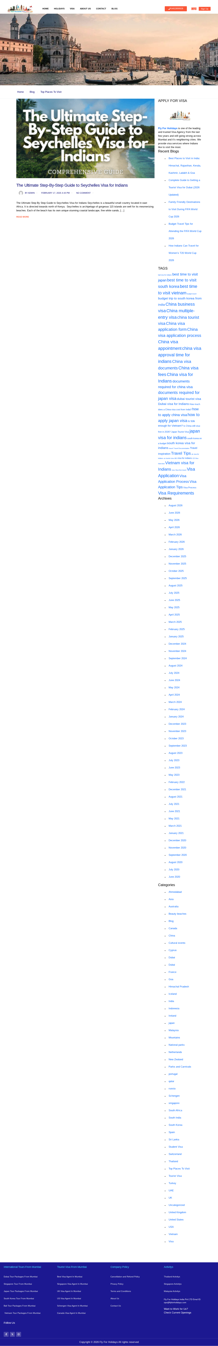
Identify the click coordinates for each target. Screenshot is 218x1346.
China (172, 935)
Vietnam (173, 1234)
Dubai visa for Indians (173, 404)
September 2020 (178, 855)
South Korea (175, 1125)
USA (171, 1226)
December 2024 (177, 643)
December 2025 (177, 556)
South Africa (175, 1110)
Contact (101, 8)
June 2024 (174, 680)
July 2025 (174, 592)
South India (175, 1117)
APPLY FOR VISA (172, 101)
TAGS (163, 268)
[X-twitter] (12, 1334)
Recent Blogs (168, 151)
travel (171, 448)
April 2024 (174, 694)
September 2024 (178, 658)
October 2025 (176, 571)
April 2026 (174, 527)
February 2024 (177, 709)
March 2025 (175, 622)
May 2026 (174, 520)
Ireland (172, 1015)
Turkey (172, 1183)
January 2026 (176, 549)
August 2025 (175, 585)
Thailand (173, 1161)
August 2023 (175, 753)
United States (176, 1219)
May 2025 (174, 607)
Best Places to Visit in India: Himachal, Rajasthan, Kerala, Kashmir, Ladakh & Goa (185, 165)
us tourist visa (169, 458)
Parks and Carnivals (180, 1066)
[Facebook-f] (6, 1334)
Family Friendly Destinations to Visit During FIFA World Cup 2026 (184, 209)
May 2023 (174, 774)
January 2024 (176, 716)
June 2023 (174, 767)
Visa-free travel (180, 470)
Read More (22, 217)
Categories (166, 885)
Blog (115, 8)
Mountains (174, 1037)
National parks (177, 1044)
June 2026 (174, 512)
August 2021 (175, 796)
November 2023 (177, 731)
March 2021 (175, 825)
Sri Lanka (174, 1139)
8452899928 (177, 8)
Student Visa (176, 1146)
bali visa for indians (165, 275)
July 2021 (174, 804)
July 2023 (174, 760)
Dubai (172, 957)
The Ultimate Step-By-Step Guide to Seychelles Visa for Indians (72, 185)
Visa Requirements (176, 493)
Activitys (168, 1266)
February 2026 (177, 541)
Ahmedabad (175, 892)
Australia (173, 906)
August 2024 (175, 665)
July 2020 (174, 869)
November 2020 (177, 847)
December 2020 (177, 840)
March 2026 (175, 534)
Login (193, 9)
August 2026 (175, 505)
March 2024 (175, 702)
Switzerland (175, 1154)
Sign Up (204, 9)
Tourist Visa (175, 1176)
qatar (171, 1081)
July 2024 (174, 673)
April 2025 (174, 614)
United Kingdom (177, 1212)
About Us (85, 8)
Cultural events (177, 943)
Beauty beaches (177, 913)
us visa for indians (183, 458)
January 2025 (176, 636)
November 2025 (177, 563)
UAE (171, 1190)
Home (45, 8)
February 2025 (177, 629)
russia (172, 1088)
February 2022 (177, 782)
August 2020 (175, 862)
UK (170, 1197)
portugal (173, 1074)
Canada (173, 928)
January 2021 (176, 833)
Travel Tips (181, 453)
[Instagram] (18, 1334)
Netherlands (175, 1052)
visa (173, 470)
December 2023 (177, 723)
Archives (165, 498)
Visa (72, 8)
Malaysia (174, 1030)
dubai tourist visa (189, 399)
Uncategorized (177, 1205)
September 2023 (178, 745)
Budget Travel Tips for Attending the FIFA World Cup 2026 (185, 231)
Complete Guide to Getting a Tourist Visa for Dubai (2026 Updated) (184, 187)
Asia (171, 899)
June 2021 (174, 811)
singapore (174, 1103)
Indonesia (174, 1008)
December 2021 (177, 789)
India (171, 1001)
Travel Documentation (181, 448)
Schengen (174, 1095)
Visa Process (189, 487)
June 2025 (174, 600)
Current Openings (181, 1312)
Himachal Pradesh (179, 986)
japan (172, 1023)
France (172, 972)
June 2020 (174, 876)
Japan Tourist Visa (180, 431)
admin (30, 193)
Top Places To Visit (51, 91)
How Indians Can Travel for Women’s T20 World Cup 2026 (184, 253)
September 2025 (178, 578)
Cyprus (173, 950)
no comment (83, 193)
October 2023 (176, 738)
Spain (172, 1132)
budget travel (191, 294)
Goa (171, 979)
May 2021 (174, 818)
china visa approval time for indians (179, 355)
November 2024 (177, 651)
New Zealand (176, 1059)
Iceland (173, 993)
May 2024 (174, 687)
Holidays (59, 8)
